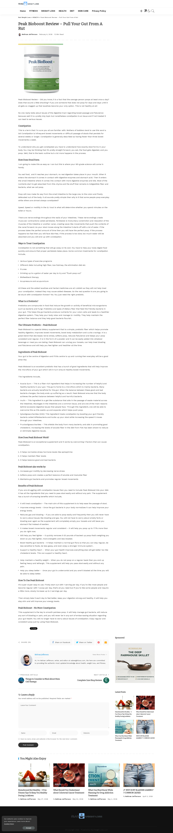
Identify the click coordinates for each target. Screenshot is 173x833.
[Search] (153, 10)
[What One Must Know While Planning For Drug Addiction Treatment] (124, 727)
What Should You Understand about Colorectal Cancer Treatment (145, 714)
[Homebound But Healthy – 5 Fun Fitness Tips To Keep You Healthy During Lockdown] (124, 703)
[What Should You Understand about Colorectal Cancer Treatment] (145, 703)
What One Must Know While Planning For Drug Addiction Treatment (123, 738)
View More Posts (99, 654)
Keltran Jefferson (29, 34)
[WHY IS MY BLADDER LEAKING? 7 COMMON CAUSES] (145, 727)
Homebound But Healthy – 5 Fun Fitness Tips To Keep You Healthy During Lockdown (123, 714)
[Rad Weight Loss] (28, 4)
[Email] (106, 642)
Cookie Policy (9, 824)
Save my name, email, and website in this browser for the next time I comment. (49, 739)
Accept (28, 828)
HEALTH (23, 784)
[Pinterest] (99, 642)
